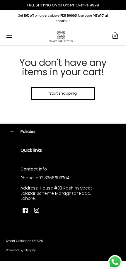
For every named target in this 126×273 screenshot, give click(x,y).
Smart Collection (18, 241)
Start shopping (63, 93)
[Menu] (9, 35)
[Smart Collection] (61, 35)
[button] (115, 35)
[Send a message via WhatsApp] (115, 262)
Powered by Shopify (21, 250)
